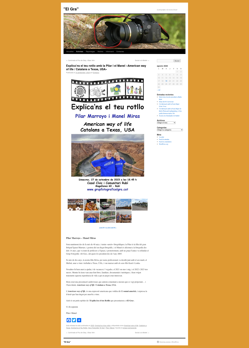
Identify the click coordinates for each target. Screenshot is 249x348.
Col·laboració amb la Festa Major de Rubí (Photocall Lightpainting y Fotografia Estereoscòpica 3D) (170, 111)
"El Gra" (71, 9)
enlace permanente (129, 328)
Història (100, 51)
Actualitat (70, 51)
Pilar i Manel (110, 328)
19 (166, 81)
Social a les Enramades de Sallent (169, 116)
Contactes (120, 51)
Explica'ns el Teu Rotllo (79, 328)
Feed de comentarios (165, 142)
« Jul (158, 90)
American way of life (131, 325)
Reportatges (90, 51)
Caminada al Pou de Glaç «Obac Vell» (80, 60)
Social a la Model (142, 60)
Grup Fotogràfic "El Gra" (96, 328)
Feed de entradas (164, 139)
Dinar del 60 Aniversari (166, 102)
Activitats (79, 51)
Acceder (161, 137)
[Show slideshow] (107, 228)
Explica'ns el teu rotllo (102, 325)
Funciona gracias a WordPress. (169, 342)
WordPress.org (163, 144)
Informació (110, 51)
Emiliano (96, 72)
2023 (92, 325)
